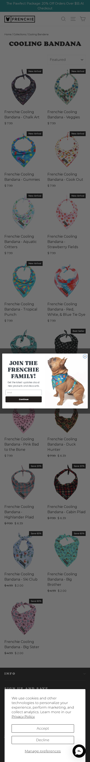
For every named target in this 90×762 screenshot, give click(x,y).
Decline (42, 740)
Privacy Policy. (23, 717)
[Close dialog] (85, 356)
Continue (23, 399)
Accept (43, 728)
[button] (79, 751)
